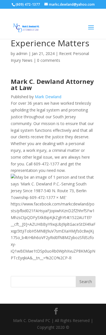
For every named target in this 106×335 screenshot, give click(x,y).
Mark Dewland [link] (48, 96)
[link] (52, 84)
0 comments (48, 60)
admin (21, 53)
